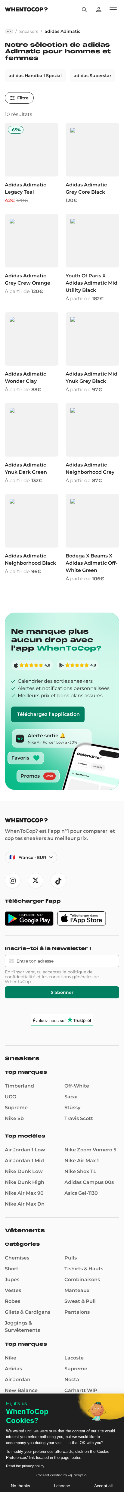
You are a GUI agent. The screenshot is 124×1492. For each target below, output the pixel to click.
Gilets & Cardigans (27, 1312)
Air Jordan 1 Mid (24, 1160)
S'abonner (62, 992)
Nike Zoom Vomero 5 (90, 1150)
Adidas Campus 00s (89, 1182)
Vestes (13, 1290)
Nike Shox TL (80, 1171)
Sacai (71, 1097)
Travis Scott (78, 1118)
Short (11, 1269)
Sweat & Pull (80, 1301)
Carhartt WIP (81, 1390)
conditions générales (70, 976)
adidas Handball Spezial (35, 75)
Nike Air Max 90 (24, 1193)
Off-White (76, 1086)
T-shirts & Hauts (83, 1269)
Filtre (23, 98)
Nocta (71, 1379)
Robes (12, 1301)
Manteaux (76, 1290)
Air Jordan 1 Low (25, 1150)
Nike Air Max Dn (25, 1204)
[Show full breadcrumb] (9, 31)
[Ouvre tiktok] (58, 880)
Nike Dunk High (24, 1182)
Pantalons (77, 1312)
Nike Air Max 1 (81, 1160)
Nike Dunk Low (24, 1171)
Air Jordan (17, 1379)
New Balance (21, 1390)
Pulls (70, 1258)
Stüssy (72, 1107)
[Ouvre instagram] (12, 880)
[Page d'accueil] (26, 10)
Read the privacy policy (25, 1466)
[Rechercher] (84, 10)
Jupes (12, 1279)
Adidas (13, 1369)
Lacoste (74, 1358)
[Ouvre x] (35, 880)
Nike (10, 1358)
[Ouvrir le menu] (113, 10)
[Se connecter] (99, 10)
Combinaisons (82, 1279)
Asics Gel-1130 (81, 1193)
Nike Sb (14, 1118)
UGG (10, 1097)
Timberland (19, 1086)
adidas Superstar (92, 75)
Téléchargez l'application (48, 714)
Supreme (16, 1107)
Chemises (17, 1258)
